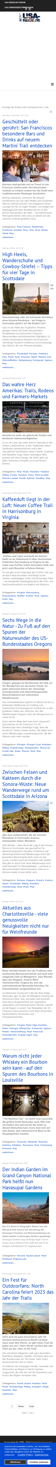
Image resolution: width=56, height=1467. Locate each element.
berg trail (45, 747)
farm (31, 474)
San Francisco (24, 226)
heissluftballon (10, 360)
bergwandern (32, 747)
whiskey (7, 1145)
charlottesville (10, 1034)
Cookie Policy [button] (25, 1454)
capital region (25, 1034)
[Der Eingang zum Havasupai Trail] (25, 1208)
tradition (41, 478)
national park (20, 1258)
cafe (6, 599)
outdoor (45, 471)
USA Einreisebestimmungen (19, 7)
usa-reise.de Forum (15, 2)
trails (26, 471)
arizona (33, 353)
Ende (31, 1406)
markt (23, 478)
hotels (6, 1031)
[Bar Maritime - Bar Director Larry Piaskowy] (25, 166)
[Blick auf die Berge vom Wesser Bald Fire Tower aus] (25, 1318)
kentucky (33, 1141)
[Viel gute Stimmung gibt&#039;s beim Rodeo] (25, 417)
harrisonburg (33, 592)
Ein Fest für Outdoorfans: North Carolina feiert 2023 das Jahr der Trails (28, 1289)
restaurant (38, 360)
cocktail (18, 230)
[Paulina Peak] (25, 664)
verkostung (47, 1145)
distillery (17, 1145)
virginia (21, 592)
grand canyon (34, 1255)
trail (38, 230)
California (8, 230)
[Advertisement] (28, 51)
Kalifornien (38, 226)
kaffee (22, 595)
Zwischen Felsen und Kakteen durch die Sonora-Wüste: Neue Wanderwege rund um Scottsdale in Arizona (25, 784)
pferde (31, 478)
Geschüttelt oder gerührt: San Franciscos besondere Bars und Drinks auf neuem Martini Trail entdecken (27, 133)
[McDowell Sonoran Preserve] (25, 298)
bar (32, 230)
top (12, 233)
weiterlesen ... (9, 237)
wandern (35, 471)
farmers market (11, 478)
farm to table (42, 474)
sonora (40, 880)
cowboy (23, 474)
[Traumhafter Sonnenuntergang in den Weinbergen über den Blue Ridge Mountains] (25, 952)
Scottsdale (23, 353)
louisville (22, 1141)
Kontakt (35, 1442)
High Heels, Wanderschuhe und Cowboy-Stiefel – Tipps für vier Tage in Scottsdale (27, 266)
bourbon (43, 1141)
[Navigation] (52, 84)
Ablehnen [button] (15, 1462)
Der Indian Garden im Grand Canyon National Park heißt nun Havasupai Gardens (26, 1178)
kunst (35, 356)
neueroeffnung (19, 1031)
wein (11, 356)
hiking (6, 474)
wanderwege (17, 747)
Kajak (46, 1386)
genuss (49, 360)
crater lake (9, 751)
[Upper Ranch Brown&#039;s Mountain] (25, 816)
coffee (30, 595)
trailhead (8, 1258)
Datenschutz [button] (42, 1454)
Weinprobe (25, 1028)
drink (6, 233)
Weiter (21, 1406)
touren (26, 751)
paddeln (7, 1390)
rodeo (14, 474)
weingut (14, 1028)
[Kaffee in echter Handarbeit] (25, 537)
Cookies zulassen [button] (39, 1462)
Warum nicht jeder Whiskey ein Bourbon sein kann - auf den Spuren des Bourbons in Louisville (27, 1067)
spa (5, 356)
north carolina (24, 1383)
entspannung (26, 360)
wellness (44, 353)
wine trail (38, 1031)
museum (26, 356)
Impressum (46, 1442)
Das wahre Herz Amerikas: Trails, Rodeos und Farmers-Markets (28, 390)
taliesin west (45, 356)
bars (26, 230)
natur (18, 751)
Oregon (21, 744)
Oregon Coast (34, 744)
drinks (45, 230)
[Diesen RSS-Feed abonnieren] (51, 112)
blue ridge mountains (37, 1025)
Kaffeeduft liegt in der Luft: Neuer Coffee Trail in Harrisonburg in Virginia (27, 508)
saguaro (31, 880)
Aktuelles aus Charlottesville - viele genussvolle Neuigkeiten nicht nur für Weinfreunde (25, 919)
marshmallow (10, 595)
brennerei (28, 1145)
